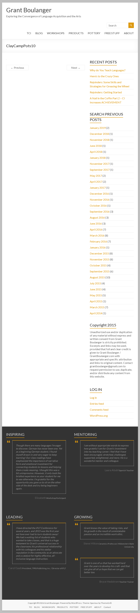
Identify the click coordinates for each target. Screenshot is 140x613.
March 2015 (97, 307)
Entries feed (97, 403)
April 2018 (96, 151)
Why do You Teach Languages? (107, 70)
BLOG (39, 33)
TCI (29, 33)
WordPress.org (99, 415)
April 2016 (96, 229)
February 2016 (98, 241)
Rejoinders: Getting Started (106, 92)
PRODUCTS (76, 33)
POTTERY (94, 33)
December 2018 (99, 133)
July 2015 (95, 283)
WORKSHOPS (55, 33)
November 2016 (99, 199)
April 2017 (96, 181)
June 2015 (96, 289)
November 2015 (99, 259)
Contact (107, 607)
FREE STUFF (112, 33)
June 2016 (96, 223)
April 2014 (96, 313)
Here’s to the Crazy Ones (104, 76)
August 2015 (97, 277)
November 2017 (99, 163)
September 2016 (99, 211)
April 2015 (96, 301)
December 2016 (99, 193)
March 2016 (97, 235)
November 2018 (99, 139)
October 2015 (98, 265)
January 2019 (98, 127)
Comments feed (99, 409)
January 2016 (98, 247)
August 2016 (97, 217)
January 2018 (98, 157)
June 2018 (96, 145)
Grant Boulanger (29, 10)
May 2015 (96, 295)
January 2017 (98, 187)
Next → (75, 67)
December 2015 (99, 253)
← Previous (17, 67)
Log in (93, 397)
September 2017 (99, 169)
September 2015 (99, 271)
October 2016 (98, 205)
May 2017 (96, 175)
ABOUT (129, 33)
